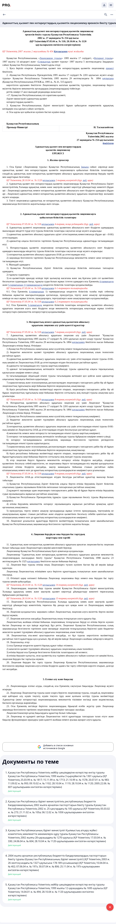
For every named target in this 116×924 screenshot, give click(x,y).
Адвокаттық (44, 61)
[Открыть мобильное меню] (111, 5)
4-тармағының (36, 291)
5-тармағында (35, 305)
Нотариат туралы (103, 58)
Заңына (85, 167)
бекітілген (108, 143)
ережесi (110, 68)
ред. (85, 180)
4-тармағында (106, 281)
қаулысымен (49, 180)
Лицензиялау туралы (51, 58)
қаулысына (108, 78)
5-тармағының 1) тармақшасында (25, 285)
